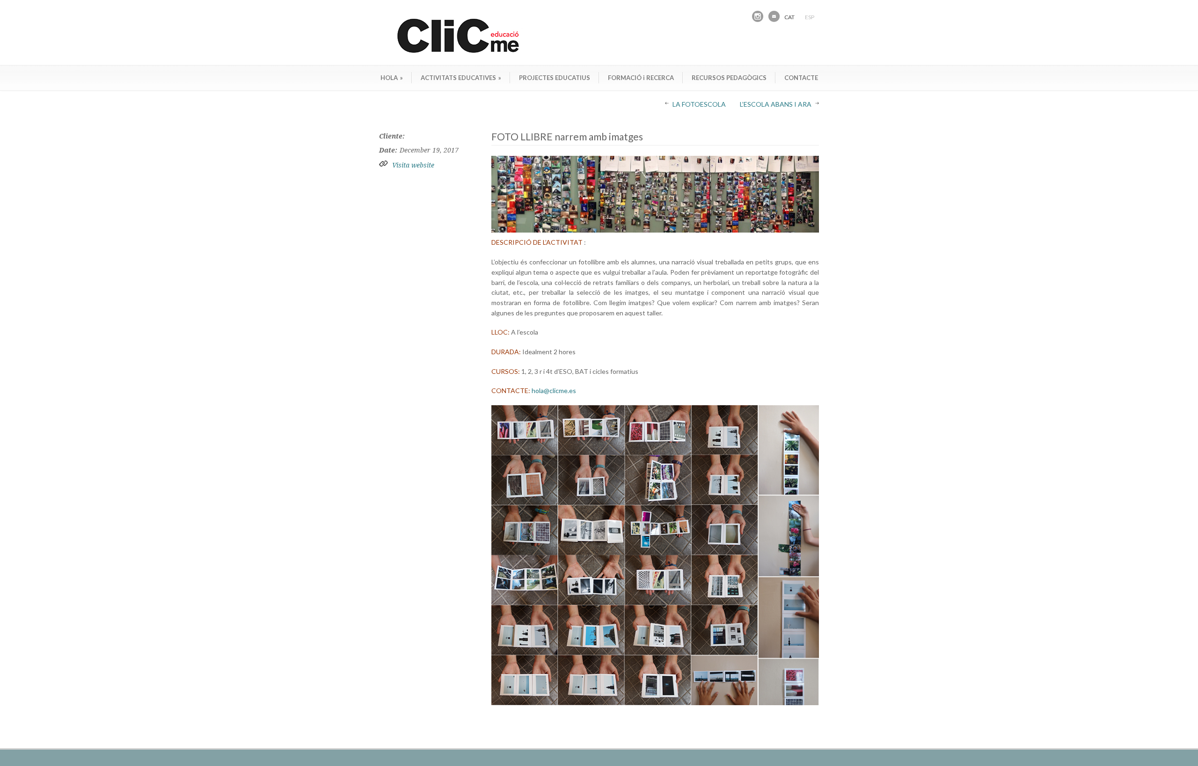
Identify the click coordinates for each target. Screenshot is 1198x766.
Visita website (413, 165)
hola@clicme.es (554, 390)
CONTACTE (801, 77)
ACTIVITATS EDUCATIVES (461, 77)
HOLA (391, 77)
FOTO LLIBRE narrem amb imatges (567, 136)
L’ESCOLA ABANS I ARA (775, 104)
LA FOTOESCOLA (699, 104)
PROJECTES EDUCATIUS (554, 77)
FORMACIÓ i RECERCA (641, 77)
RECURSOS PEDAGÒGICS (729, 77)
